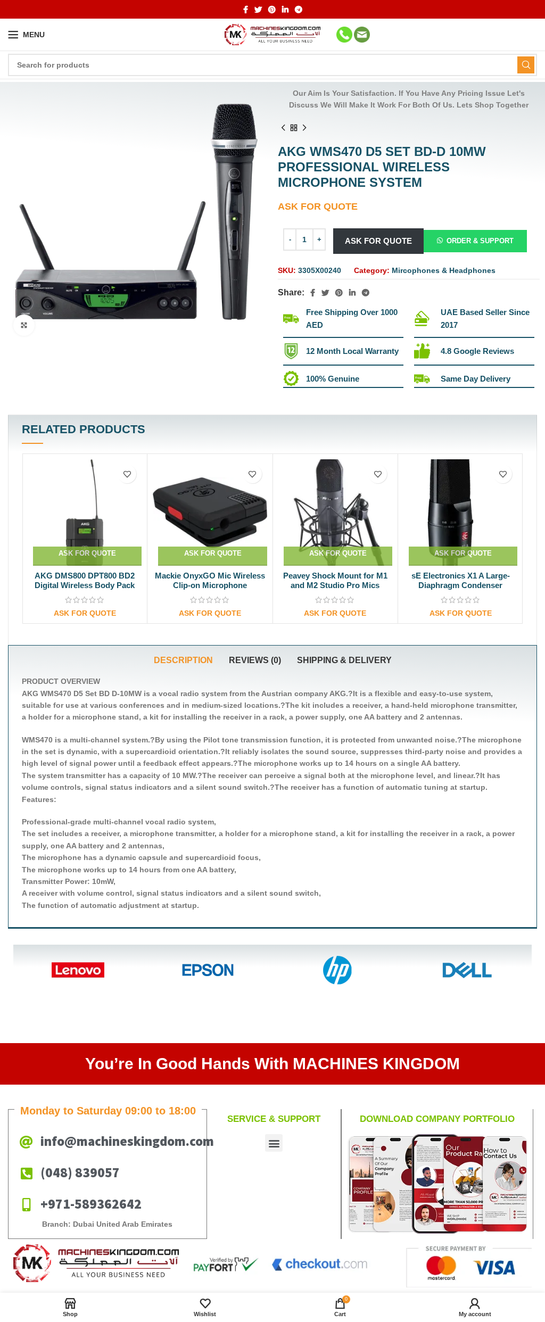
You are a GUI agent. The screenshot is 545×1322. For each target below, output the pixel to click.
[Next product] (304, 127)
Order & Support (480, 241)
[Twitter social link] (258, 9)
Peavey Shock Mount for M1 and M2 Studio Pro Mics (210, 580)
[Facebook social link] (245, 9)
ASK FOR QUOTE (378, 240)
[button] (475, 240)
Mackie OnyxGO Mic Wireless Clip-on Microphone (85, 580)
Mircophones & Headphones (444, 270)
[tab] (183, 660)
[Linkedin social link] (285, 9)
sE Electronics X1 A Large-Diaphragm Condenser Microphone (335, 585)
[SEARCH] (525, 64)
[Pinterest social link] (272, 9)
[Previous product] (283, 127)
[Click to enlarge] (24, 325)
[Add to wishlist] (127, 474)
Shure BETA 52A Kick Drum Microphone (460, 580)
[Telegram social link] (298, 9)
